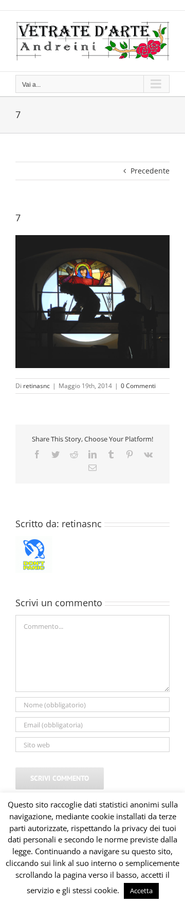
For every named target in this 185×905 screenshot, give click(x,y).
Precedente (150, 171)
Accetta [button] (141, 890)
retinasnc (36, 385)
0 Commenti (138, 385)
